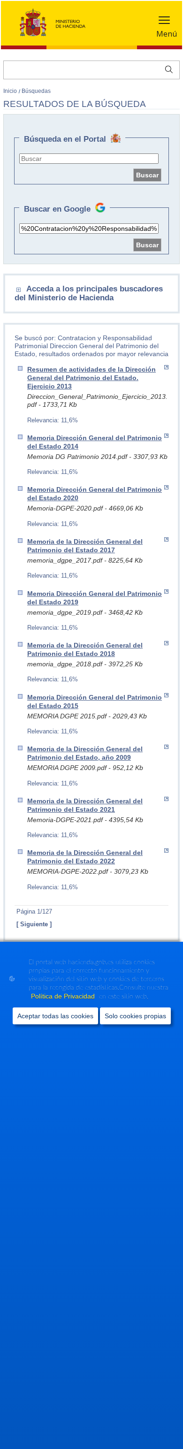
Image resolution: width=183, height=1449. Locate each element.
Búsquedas (36, 91)
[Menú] (164, 22)
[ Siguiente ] (34, 924)
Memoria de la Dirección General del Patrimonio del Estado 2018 (85, 649)
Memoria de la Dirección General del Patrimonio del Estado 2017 (85, 546)
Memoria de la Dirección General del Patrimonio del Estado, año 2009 (85, 753)
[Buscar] (167, 68)
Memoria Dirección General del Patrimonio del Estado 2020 (94, 494)
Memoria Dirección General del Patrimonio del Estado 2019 (94, 598)
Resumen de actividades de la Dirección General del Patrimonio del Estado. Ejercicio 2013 (91, 378)
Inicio (10, 91)
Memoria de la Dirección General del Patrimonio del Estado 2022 (85, 857)
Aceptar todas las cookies (55, 1016)
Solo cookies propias (135, 1016)
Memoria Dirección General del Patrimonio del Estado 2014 (94, 442)
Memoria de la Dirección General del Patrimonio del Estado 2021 (85, 805)
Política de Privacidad (64, 996)
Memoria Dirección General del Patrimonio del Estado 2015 (94, 701)
